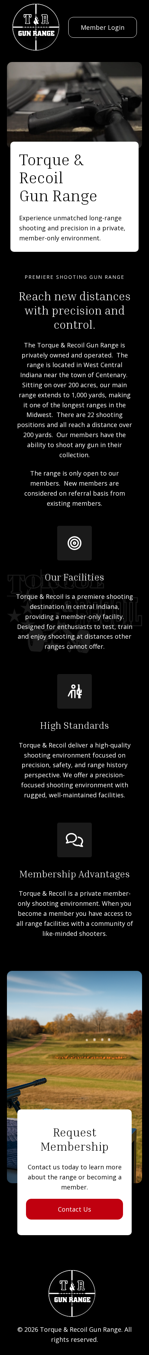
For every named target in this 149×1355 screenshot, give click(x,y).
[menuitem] (103, 27)
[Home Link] (36, 27)
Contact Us (74, 1209)
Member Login (102, 27)
